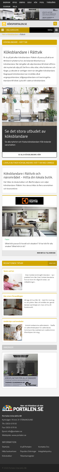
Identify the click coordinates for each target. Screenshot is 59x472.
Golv (29, 2)
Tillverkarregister (27, 455)
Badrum (6, 2)
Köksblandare (13, 34)
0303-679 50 (11, 423)
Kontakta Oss (43, 446)
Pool (42, 2)
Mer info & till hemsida (46, 253)
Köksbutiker (7, 455)
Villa (15, 6)
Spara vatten (9, 271)
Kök (35, 2)
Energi (22, 2)
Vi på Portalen (26, 446)
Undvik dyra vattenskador (14, 321)
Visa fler (52, 263)
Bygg (15, 2)
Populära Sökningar (28, 451)
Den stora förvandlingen (13, 296)
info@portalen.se (15, 431)
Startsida (5, 446)
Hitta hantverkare (9, 451)
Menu (50, 29)
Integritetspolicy (44, 451)
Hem (4, 34)
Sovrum (6, 6)
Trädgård (51, 2)
